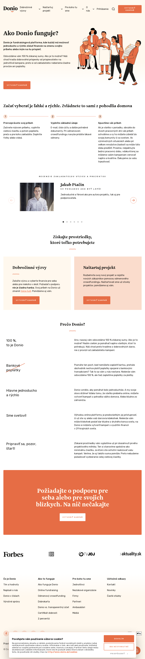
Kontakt (111, 584)
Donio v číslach (11, 596)
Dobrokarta (44, 601)
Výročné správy (11, 601)
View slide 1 (63, 222)
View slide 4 (74, 222)
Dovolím (119, 639)
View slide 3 (70, 222)
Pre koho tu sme (71, 9)
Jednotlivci (78, 584)
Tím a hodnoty (11, 584)
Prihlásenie (102, 9)
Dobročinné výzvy (26, 9)
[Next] (133, 200)
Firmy (75, 596)
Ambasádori (78, 607)
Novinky (111, 590)
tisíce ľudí (26, 291)
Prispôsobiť (117, 654)
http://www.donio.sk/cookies (62, 652)
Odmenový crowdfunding (51, 596)
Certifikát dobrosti (47, 613)
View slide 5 (78, 222)
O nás (88, 9)
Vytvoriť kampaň (129, 9)
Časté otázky (114, 596)
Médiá (75, 613)
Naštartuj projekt (48, 9)
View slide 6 (81, 222)
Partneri (76, 601)
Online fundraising (48, 590)
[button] (136, 650)
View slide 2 (67, 222)
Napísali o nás (10, 590)
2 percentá (44, 618)
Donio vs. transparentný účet (53, 607)
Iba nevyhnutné (119, 647)
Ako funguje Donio (48, 584)
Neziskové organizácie (84, 590)
